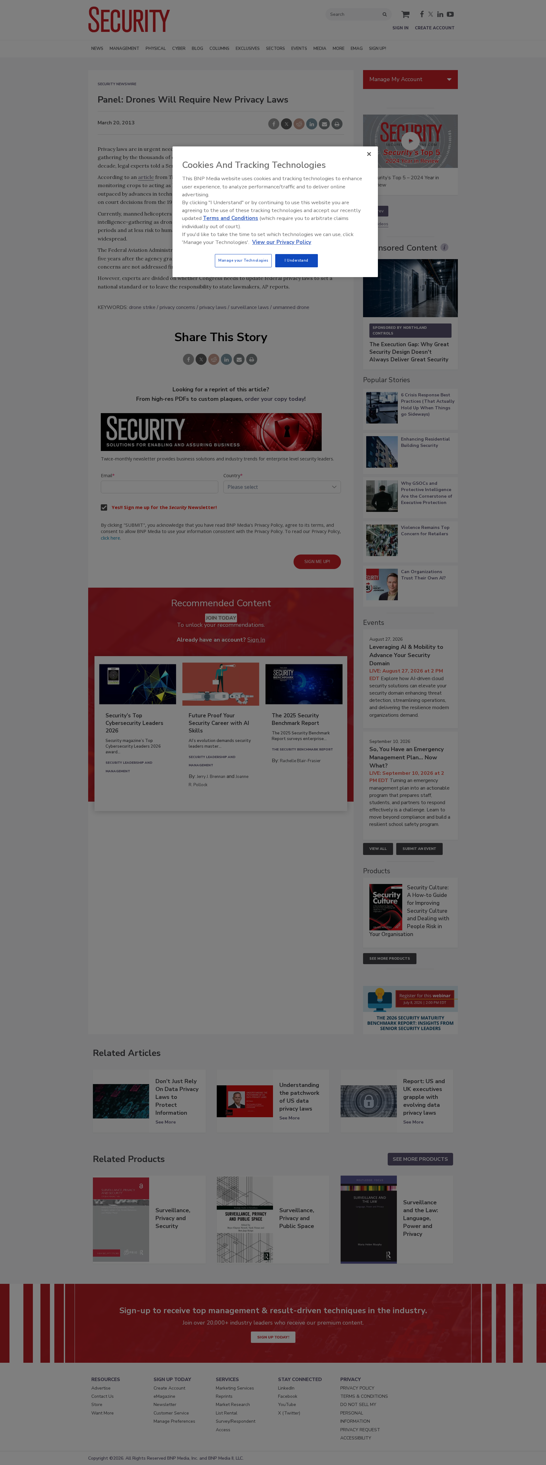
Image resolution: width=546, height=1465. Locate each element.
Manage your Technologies (243, 260)
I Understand (296, 260)
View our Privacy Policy (281, 242)
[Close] (369, 154)
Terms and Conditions (230, 218)
